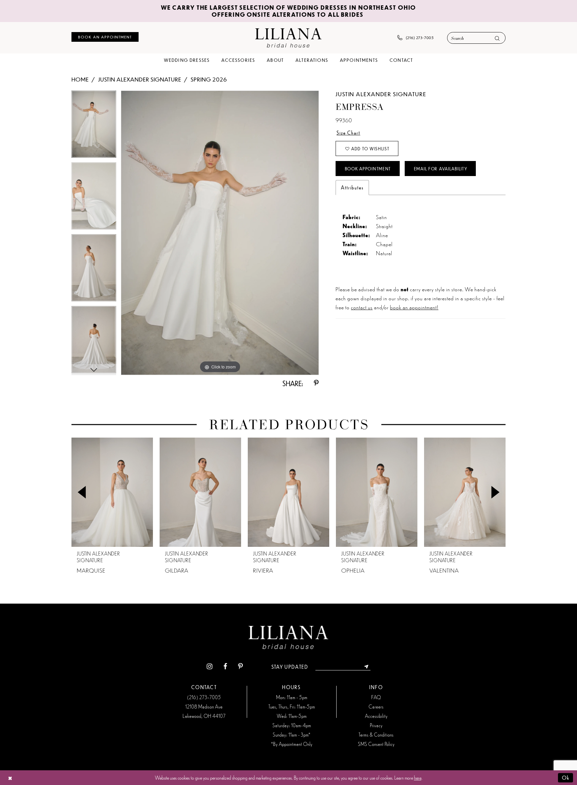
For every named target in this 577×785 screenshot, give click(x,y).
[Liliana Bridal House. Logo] (288, 37)
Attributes (352, 187)
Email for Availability (440, 168)
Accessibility (376, 716)
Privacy (376, 725)
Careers (376, 706)
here (417, 777)
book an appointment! (414, 307)
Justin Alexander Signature (139, 79)
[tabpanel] (93, 126)
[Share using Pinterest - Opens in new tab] (316, 383)
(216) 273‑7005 (204, 697)
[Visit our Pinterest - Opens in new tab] (240, 666)
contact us (362, 307)
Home (80, 79)
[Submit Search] (497, 38)
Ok (566, 777)
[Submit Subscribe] (366, 666)
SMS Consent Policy (376, 744)
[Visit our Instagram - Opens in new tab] (209, 666)
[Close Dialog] (10, 778)
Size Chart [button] (348, 133)
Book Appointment (368, 168)
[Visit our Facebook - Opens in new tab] (225, 666)
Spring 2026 (209, 79)
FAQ (376, 697)
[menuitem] (105, 37)
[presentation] (112, 492)
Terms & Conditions (376, 735)
